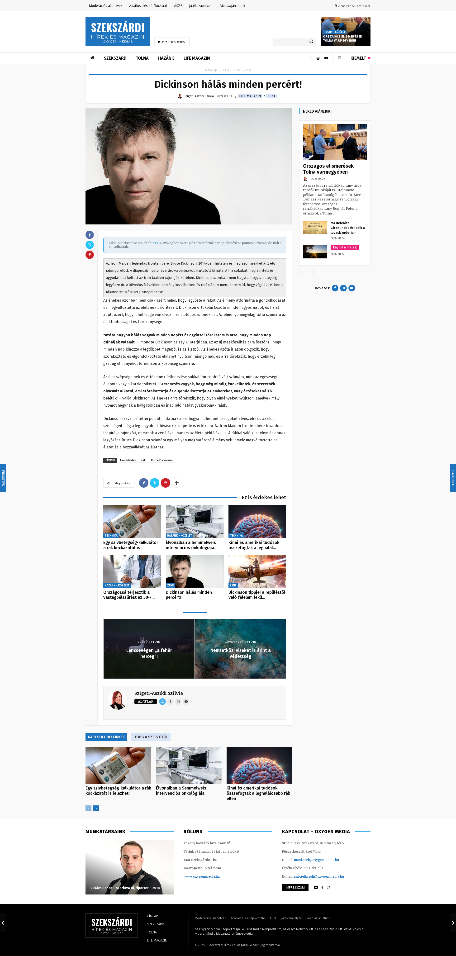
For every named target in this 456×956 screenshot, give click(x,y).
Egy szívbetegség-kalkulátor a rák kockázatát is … (130, 545)
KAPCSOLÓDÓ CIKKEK (106, 737)
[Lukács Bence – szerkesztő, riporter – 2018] (130, 867)
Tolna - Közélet (334, 32)
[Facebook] (310, 58)
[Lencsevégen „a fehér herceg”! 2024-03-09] (3, 922)
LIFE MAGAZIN (231, 70)
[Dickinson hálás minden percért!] (194, 571)
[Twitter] (154, 483)
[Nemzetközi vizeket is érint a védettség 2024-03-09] (453, 922)
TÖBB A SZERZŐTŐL (151, 737)
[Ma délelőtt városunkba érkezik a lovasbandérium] (315, 227)
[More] (177, 483)
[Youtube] (326, 58)
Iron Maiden (128, 460)
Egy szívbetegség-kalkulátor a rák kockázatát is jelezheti (118, 790)
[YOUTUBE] (316, 887)
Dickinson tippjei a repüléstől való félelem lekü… (256, 595)
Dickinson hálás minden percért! (189, 595)
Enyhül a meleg (345, 247)
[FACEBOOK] (322, 887)
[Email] (162, 701)
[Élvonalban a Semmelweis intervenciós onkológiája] (194, 521)
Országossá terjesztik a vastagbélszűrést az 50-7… (129, 595)
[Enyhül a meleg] (315, 251)
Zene (272, 96)
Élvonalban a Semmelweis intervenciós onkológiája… (191, 545)
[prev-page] (88, 808)
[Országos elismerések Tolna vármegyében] (335, 142)
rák (143, 460)
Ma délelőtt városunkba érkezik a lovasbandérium (348, 228)
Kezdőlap (210, 70)
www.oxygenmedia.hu (202, 877)
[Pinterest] (165, 483)
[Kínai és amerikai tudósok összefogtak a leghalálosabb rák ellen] (257, 521)
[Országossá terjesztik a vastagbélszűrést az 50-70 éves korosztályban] (132, 571)
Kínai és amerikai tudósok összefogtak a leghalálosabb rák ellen (258, 793)
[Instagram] (318, 58)
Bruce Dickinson (162, 460)
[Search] (311, 42)
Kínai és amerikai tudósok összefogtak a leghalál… (253, 545)
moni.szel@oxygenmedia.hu (316, 860)
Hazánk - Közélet (179, 535)
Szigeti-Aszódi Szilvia (158, 693)
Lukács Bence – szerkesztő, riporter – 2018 (125, 888)
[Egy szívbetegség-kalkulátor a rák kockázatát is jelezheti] (132, 521)
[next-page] (96, 808)
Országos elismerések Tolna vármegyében (342, 38)
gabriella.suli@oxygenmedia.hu (319, 877)
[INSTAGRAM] (328, 887)
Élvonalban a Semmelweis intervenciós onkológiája (181, 790)
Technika (111, 535)
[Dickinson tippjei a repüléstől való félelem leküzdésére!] (257, 571)
